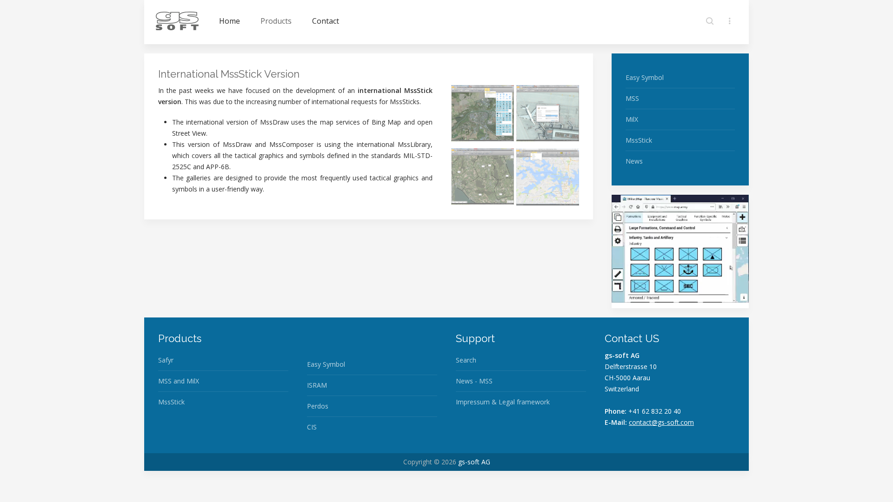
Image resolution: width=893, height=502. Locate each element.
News (634, 161)
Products (276, 21)
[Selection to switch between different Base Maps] (547, 176)
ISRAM (317, 385)
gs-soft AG (474, 461)
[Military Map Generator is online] (680, 250)
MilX (632, 119)
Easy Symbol (645, 77)
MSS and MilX (178, 380)
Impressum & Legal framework (503, 401)
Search (466, 360)
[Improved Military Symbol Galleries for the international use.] (482, 113)
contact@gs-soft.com (661, 422)
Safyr (165, 360)
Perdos (317, 406)
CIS (312, 427)
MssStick (639, 140)
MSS (632, 98)
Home (229, 21)
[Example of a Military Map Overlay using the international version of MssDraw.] (482, 176)
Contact (325, 21)
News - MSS (474, 380)
